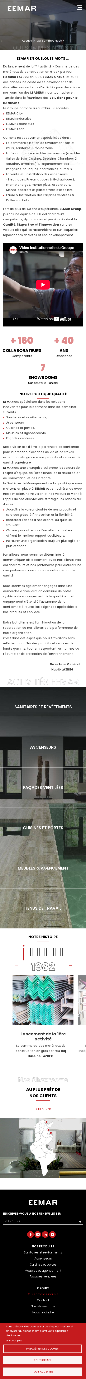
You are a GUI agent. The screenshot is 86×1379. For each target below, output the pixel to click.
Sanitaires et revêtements (43, 1252)
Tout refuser (42, 1360)
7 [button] (37, 952)
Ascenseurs (43, 1258)
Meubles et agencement (43, 1271)
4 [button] (30, 952)
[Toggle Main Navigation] (79, 8)
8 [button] (39, 952)
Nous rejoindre (43, 1312)
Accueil (27, 41)
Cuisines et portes (43, 1264)
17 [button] (60, 952)
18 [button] (62, 952)
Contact (43, 1300)
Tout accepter (42, 1371)
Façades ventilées (43, 1276)
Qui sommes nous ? (43, 1294)
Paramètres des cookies (42, 1348)
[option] (43, 1017)
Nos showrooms (43, 1306)
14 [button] (53, 952)
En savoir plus (14, 1340)
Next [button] (70, 965)
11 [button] (46, 952)
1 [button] (23, 954)
